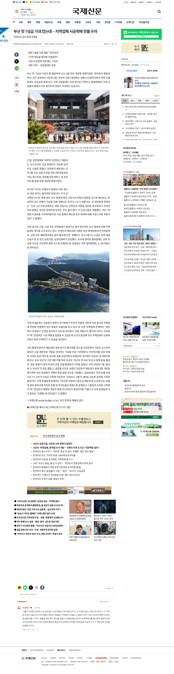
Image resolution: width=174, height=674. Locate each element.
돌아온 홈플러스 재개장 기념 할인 (137, 208)
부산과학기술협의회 (36, 650)
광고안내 (62, 658)
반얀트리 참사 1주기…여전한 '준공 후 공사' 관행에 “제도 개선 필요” (63, 451)
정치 (29, 22)
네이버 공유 (17, 69)
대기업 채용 (144, 65)
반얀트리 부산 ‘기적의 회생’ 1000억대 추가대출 (54, 455)
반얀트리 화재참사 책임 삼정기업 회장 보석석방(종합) (57, 467)
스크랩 (17, 92)
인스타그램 (56, 2)
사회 (21, 22)
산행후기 (135, 158)
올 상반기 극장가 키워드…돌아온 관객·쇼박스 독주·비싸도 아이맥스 (104, 518)
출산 (143, 155)
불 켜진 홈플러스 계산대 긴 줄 (135, 204)
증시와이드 (130, 356)
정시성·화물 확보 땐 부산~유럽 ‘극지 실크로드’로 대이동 (131, 339)
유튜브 (46, 2)
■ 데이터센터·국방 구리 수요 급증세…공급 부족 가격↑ (37, 509)
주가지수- (130, 366)
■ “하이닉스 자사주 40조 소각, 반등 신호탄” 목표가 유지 (38, 533)
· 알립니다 (127, 388)
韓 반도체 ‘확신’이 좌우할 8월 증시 (136, 362)
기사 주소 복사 (17, 85)
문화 (68, 22)
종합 (125, 100)
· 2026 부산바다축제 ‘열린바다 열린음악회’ (139, 391)
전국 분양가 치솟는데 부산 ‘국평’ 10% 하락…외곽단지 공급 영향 (149, 263)
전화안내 (53, 658)
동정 (147, 155)
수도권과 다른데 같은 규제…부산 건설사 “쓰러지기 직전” (146, 270)
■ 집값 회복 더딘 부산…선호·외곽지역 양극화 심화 (35, 529)
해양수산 (49, 22)
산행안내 (126, 158)
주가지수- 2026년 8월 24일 (133, 368)
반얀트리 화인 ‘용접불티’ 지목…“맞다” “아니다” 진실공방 (59, 471)
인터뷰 (108, 22)
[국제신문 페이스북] (39, 407)
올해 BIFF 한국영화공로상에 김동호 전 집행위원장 (80, 517)
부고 (152, 155)
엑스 (26, 2)
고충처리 (125, 658)
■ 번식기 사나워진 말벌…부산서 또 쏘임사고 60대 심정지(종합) (41, 525)
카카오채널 (36, 2)
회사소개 (44, 658)
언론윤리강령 (114, 658)
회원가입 (133, 2)
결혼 (138, 155)
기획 (98, 22)
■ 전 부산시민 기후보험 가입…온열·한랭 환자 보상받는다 (38, 517)
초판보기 (150, 2)
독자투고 (80, 658)
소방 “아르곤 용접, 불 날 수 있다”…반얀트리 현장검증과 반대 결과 (63, 463)
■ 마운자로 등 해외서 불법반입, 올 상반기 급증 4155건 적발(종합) (42, 505)
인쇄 (17, 78)
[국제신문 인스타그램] (60, 407)
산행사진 (143, 158)
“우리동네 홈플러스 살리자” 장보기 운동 (139, 192)
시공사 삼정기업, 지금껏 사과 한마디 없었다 (52, 443)
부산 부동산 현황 (132, 226)
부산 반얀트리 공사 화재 (54, 435)
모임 (129, 155)
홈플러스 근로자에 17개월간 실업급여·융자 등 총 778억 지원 (147, 200)
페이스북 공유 (17, 55)
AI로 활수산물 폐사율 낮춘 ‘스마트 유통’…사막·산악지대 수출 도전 (150, 341)
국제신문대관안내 (74, 650)
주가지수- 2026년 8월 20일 (133, 371)
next (160, 407)
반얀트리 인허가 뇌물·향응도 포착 (48, 478)
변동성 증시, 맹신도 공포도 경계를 (136, 359)
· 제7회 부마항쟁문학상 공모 (134, 385)
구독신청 (158, 2)
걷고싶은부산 (50, 650)
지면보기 (142, 2)
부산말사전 (144, 22)
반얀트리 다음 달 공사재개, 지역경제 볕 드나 (53, 459)
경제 (38, 22)
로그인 (126, 2)
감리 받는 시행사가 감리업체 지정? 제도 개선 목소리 (56, 474)
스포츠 (88, 22)
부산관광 (134, 65)
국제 (59, 22)
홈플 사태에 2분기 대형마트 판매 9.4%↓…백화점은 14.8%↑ (148, 216)
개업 (134, 155)
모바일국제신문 (136, 658)
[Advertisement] (89, 175)
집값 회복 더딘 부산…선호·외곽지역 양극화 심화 (143, 247)
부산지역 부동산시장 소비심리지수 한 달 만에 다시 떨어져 (146, 254)
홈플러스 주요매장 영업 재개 (135, 212)
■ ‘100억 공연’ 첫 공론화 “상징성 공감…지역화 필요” (37, 501)
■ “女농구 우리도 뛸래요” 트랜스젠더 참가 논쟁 (34, 513)
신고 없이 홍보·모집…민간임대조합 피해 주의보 (142, 266)
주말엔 (77, 22)
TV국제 (118, 22)
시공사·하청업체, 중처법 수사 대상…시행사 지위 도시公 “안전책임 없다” (66, 447)
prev (122, 407)
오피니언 (130, 22)
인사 (125, 155)
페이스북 (18, 2)
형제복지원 (125, 65)
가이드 (127, 161)
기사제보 (89, 658)
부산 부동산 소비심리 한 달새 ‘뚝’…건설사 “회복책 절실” (146, 250)
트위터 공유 (17, 62)
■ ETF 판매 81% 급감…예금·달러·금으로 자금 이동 (36, 521)
